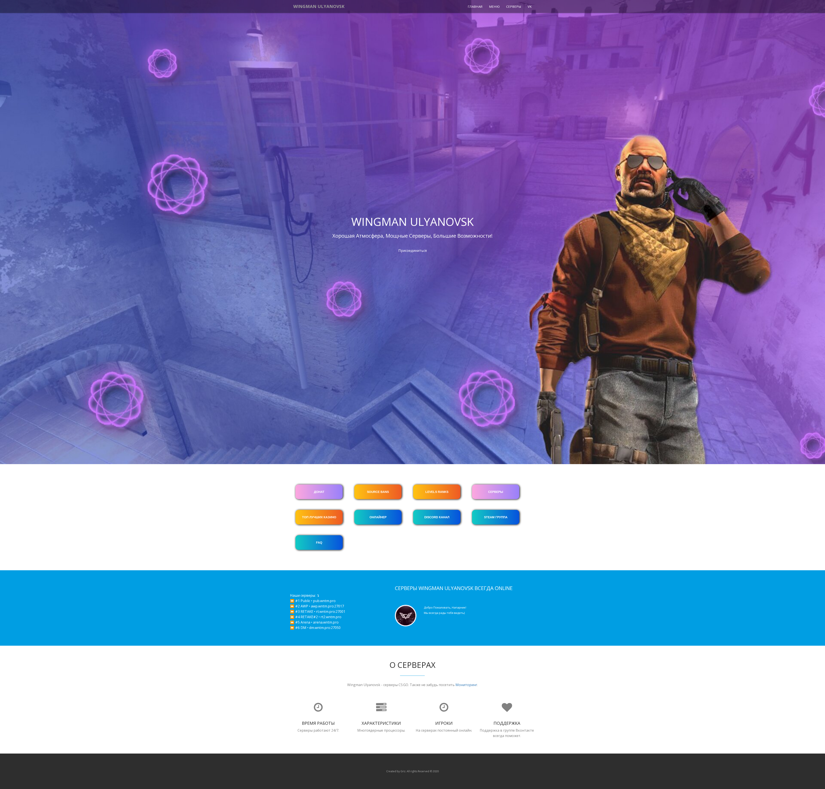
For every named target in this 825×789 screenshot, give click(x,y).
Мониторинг (466, 684)
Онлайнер (378, 517)
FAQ (319, 542)
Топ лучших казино (319, 517)
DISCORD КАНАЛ (436, 517)
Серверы (513, 6)
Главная (475, 6)
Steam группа (495, 517)
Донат (319, 492)
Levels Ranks (436, 492)
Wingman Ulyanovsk (318, 6)
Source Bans (378, 492)
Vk (530, 6)
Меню (494, 6)
